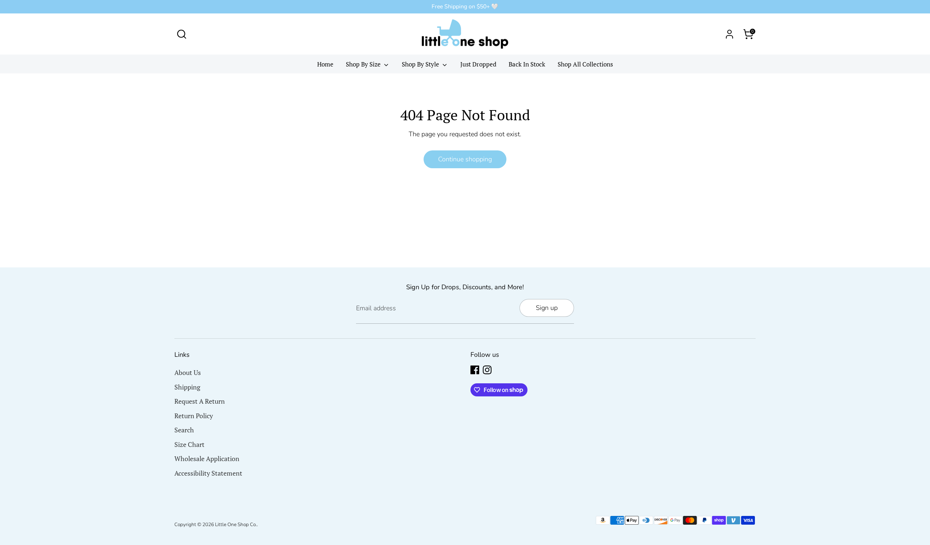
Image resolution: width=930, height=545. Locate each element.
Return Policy (193, 415)
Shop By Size (364, 64)
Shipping (187, 387)
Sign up (547, 307)
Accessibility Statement (208, 473)
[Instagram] (487, 370)
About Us (187, 372)
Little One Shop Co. (236, 524)
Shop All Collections (585, 64)
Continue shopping (465, 159)
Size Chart (189, 444)
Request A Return (199, 401)
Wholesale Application (206, 458)
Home (325, 64)
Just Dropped (478, 64)
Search (184, 429)
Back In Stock (527, 64)
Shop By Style (421, 64)
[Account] (729, 34)
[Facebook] (474, 370)
